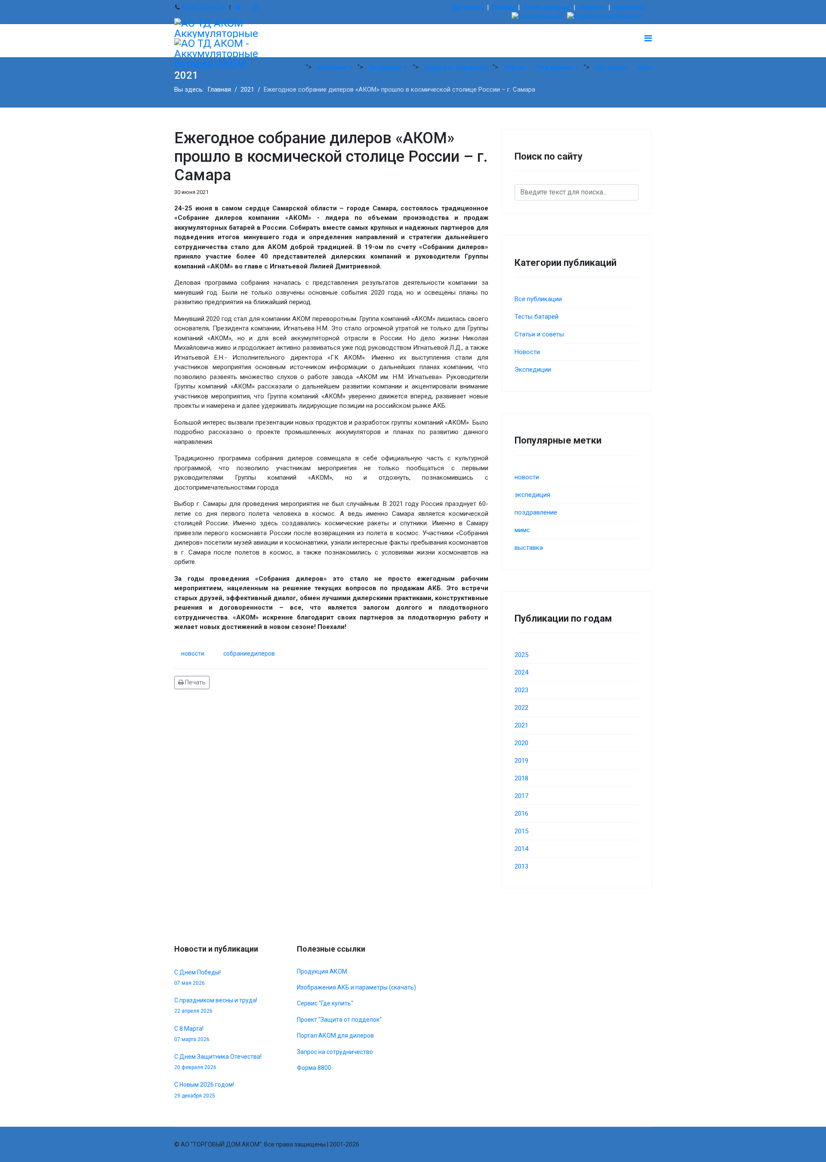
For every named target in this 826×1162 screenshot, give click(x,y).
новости (192, 653)
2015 (521, 831)
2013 (521, 866)
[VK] (237, 7)
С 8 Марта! (192, 1033)
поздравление (536, 512)
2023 (521, 690)
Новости (592, 7)
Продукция (385, 67)
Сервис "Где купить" (325, 1003)
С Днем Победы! (197, 977)
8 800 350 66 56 (203, 7)
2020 (521, 743)
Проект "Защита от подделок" (339, 1019)
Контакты (629, 7)
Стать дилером (547, 7)
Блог (645, 67)
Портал (515, 67)
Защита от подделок (455, 67)
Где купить (468, 7)
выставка (529, 548)
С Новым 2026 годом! (204, 1089)
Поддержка (555, 67)
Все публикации (538, 299)
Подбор (504, 7)
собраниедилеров (249, 653)
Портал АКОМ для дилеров (335, 1035)
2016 (521, 813)
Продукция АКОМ (322, 971)
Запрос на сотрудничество (335, 1051)
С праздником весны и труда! (215, 1005)
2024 (521, 672)
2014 (521, 849)
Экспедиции (533, 369)
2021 (521, 725)
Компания (331, 67)
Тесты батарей (536, 317)
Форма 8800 (314, 1067)
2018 (521, 778)
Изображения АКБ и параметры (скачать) (356, 987)
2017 (521, 796)
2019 (521, 760)
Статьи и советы (539, 334)
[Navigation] (648, 38)
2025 (521, 655)
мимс (522, 530)
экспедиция (532, 495)
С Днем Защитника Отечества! (218, 1061)
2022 (521, 708)
